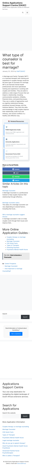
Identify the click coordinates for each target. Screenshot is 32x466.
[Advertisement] (16, 34)
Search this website (9, 413)
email (17, 173)
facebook (17, 169)
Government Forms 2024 (12, 154)
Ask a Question (16, 334)
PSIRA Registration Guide (13, 130)
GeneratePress (21, 463)
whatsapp (17, 176)
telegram (17, 180)
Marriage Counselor (8, 190)
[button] (23, 12)
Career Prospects (10, 263)
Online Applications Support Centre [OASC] (14, 4)
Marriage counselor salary (10, 202)
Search (4, 314)
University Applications (12, 142)
